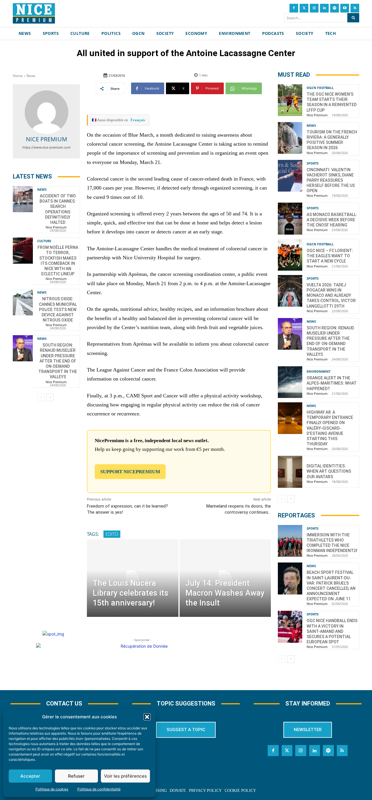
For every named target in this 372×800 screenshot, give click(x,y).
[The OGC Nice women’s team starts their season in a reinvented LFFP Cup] (290, 100)
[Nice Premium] (46, 112)
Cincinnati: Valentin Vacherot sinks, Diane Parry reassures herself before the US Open (331, 180)
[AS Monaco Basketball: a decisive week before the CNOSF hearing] (290, 218)
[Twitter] (304, 8)
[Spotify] (334, 8)
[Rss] (354, 8)
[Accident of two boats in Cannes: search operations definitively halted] (23, 199)
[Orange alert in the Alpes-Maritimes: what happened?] (290, 382)
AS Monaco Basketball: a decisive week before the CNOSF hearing (332, 219)
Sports (313, 163)
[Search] (353, 17)
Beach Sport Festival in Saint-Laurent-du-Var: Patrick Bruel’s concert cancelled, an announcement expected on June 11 (331, 585)
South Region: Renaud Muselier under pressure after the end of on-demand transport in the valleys (57, 361)
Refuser (76, 776)
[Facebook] (293, 8)
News (30, 75)
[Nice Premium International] (34, 13)
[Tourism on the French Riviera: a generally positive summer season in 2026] (290, 138)
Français (137, 120)
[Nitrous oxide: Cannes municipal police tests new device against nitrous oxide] (23, 302)
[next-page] (50, 397)
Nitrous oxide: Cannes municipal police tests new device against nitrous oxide (58, 309)
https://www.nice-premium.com (46, 147)
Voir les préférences (125, 776)
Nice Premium (46, 139)
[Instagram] (314, 8)
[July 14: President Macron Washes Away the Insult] (225, 578)
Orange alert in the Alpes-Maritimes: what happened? (332, 383)
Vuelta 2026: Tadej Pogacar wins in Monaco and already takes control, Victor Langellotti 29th (331, 295)
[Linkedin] (324, 8)
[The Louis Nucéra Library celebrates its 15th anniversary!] (132, 578)
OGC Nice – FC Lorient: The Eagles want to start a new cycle (330, 255)
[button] (147, 717)
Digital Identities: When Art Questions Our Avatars (329, 471)
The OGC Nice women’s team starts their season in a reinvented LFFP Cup (332, 102)
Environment (318, 371)
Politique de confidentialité (99, 789)
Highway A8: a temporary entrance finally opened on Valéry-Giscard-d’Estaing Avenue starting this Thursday (330, 428)
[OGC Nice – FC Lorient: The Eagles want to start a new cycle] (290, 255)
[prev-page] (40, 397)
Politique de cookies (51, 789)
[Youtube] (344, 8)
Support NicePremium (130, 471)
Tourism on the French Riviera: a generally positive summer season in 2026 (332, 140)
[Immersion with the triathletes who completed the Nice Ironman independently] (290, 541)
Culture (44, 240)
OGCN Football (320, 87)
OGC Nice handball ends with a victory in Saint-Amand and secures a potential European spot (332, 631)
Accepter (30, 776)
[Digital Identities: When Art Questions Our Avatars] (290, 472)
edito (111, 534)
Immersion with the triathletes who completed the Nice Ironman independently (332, 543)
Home (18, 75)
